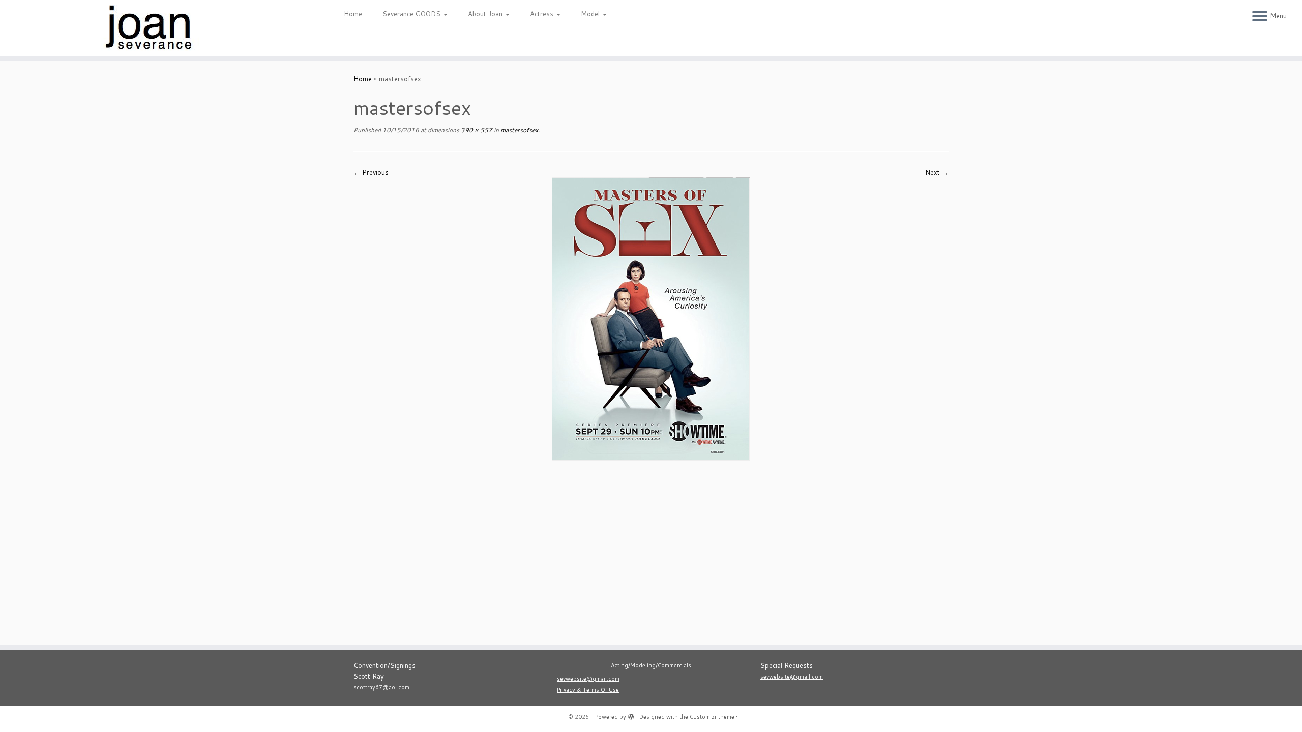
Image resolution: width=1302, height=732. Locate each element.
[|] (150, 28)
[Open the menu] (1259, 16)
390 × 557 (475, 130)
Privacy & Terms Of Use (588, 690)
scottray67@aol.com (381, 687)
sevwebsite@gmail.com (588, 679)
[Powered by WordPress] (631, 714)
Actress (542, 13)
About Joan (486, 13)
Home (353, 13)
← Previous (371, 172)
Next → (937, 172)
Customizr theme (712, 717)
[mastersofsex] (651, 318)
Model (591, 13)
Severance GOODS (412, 13)
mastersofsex (518, 130)
